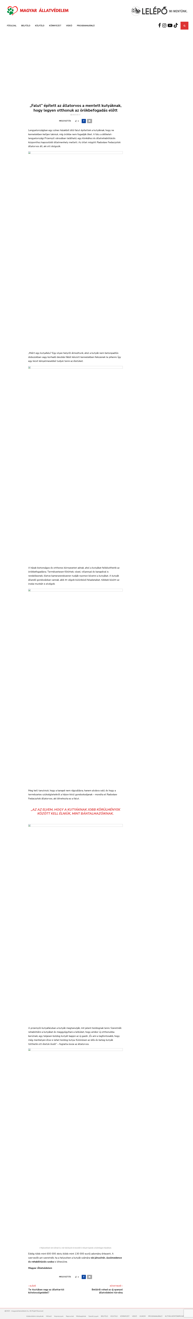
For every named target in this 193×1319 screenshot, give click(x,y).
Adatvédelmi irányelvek (34, 1316)
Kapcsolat (70, 1316)
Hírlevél (49, 1316)
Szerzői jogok (93, 1316)
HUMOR (143, 1316)
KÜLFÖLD (39, 25)
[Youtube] (171, 25)
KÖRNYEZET (55, 25)
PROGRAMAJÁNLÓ (86, 25)
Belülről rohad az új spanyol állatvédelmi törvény (107, 1291)
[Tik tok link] (176, 25)
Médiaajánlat (81, 1316)
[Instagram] (165, 25)
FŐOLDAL (12, 25)
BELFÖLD (25, 25)
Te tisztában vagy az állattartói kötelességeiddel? (46, 1291)
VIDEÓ (69, 25)
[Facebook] (160, 25)
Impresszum (58, 1316)
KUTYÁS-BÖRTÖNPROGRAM (175, 1316)
